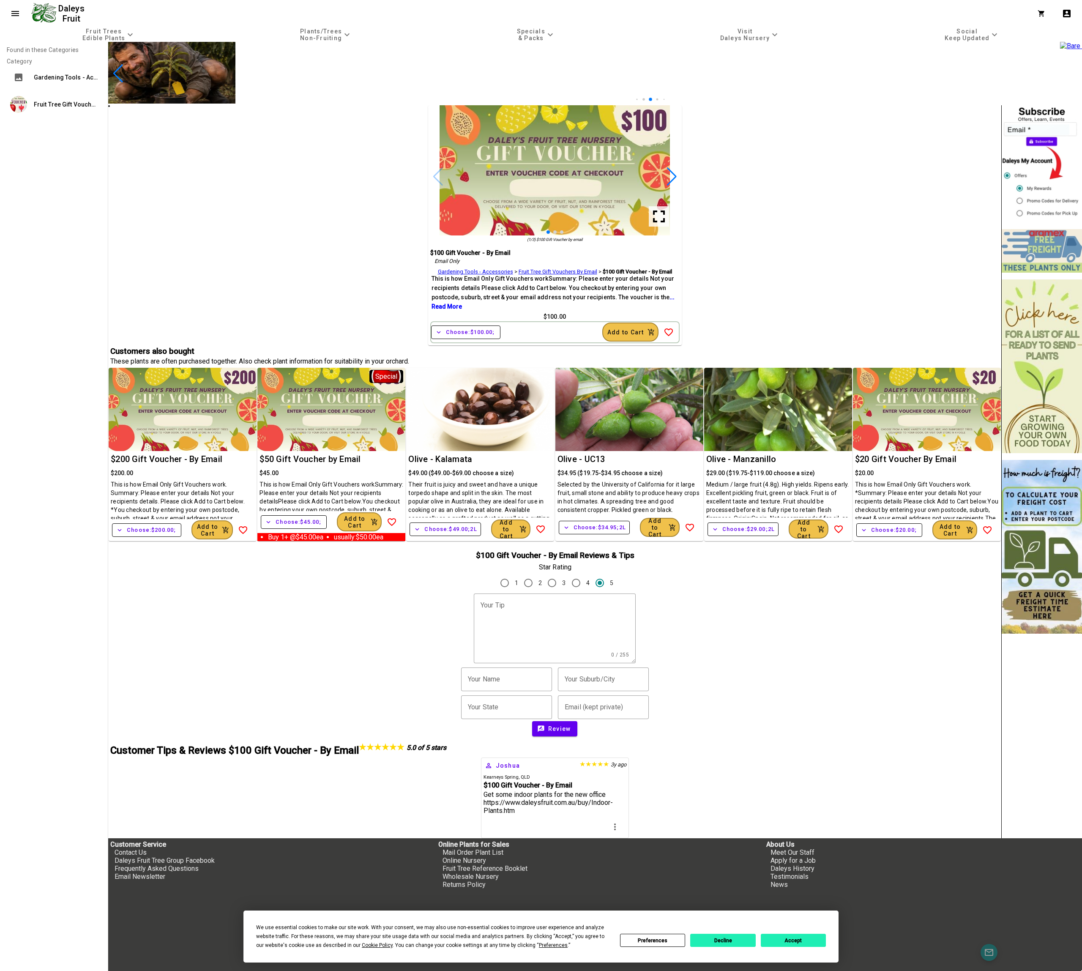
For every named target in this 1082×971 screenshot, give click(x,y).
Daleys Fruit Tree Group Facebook (165, 860)
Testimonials (790, 877)
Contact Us (131, 852)
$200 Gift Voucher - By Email (166, 459)
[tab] (109, 34)
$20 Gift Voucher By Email (905, 459)
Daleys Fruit (72, 13)
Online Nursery (464, 860)
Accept (793, 941)
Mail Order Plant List (473, 852)
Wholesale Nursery (471, 877)
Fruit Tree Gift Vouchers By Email (558, 271)
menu (15, 13)
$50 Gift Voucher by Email (310, 459)
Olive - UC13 (581, 459)
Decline (723, 941)
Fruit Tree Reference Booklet (485, 868)
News (779, 885)
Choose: (466, 332)
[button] (636, 99)
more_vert (615, 827)
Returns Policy (464, 885)
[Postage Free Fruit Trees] (1042, 251)
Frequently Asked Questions (157, 868)
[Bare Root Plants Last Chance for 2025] (649, 101)
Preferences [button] (553, 945)
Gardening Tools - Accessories (475, 271)
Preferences (652, 941)
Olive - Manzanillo (741, 459)
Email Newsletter (140, 877)
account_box (1067, 13)
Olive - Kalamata (440, 459)
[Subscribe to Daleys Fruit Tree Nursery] (1042, 163)
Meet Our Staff (792, 852)
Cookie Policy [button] (377, 945)
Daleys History (792, 868)
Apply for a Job (793, 860)
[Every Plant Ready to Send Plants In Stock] (1042, 366)
